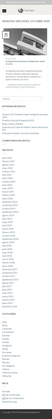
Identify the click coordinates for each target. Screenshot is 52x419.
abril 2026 (7, 157)
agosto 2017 (8, 282)
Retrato (5, 359)
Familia (5, 342)
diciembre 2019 (9, 201)
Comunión (7, 328)
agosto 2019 (8, 215)
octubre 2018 (8, 235)
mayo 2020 (7, 188)
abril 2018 (7, 255)
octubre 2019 (8, 208)
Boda (13, 59)
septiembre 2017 (10, 279)
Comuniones (8, 332)
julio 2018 (7, 245)
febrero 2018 (8, 262)
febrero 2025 (8, 161)
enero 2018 (7, 266)
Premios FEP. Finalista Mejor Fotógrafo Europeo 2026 (25, 115)
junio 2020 (7, 185)
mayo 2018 (7, 252)
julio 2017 (7, 286)
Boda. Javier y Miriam (12, 123)
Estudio (5, 338)
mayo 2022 (7, 168)
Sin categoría (8, 365)
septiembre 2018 (10, 239)
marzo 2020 (8, 191)
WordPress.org (9, 401)
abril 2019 (7, 225)
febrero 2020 (8, 195)
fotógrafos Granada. (27, 87)
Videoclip (6, 376)
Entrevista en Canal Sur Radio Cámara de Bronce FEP (25, 128)
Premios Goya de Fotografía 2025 (18, 120)
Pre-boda (6, 352)
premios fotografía (11, 355)
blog (8, 59)
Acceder (6, 391)
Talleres (6, 369)
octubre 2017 (8, 276)
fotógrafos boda (12, 87)
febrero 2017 (8, 299)
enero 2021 (7, 178)
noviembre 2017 (10, 272)
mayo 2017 (7, 293)
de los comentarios (13, 398)
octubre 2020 (8, 181)
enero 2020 (7, 198)
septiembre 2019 (10, 211)
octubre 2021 (8, 171)
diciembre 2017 (9, 269)
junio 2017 (7, 289)
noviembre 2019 (10, 205)
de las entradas (11, 394)
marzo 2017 (8, 296)
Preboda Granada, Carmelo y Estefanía (20, 133)
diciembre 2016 (9, 306)
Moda (5, 348)
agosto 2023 (8, 164)
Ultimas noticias (9, 372)
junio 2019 (7, 218)
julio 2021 (7, 174)
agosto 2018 (8, 242)
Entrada (6, 335)
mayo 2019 (7, 222)
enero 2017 (7, 303)
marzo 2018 (8, 259)
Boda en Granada (24, 85)
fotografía (36, 85)
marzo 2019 (8, 228)
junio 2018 (7, 249)
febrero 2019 (8, 232)
